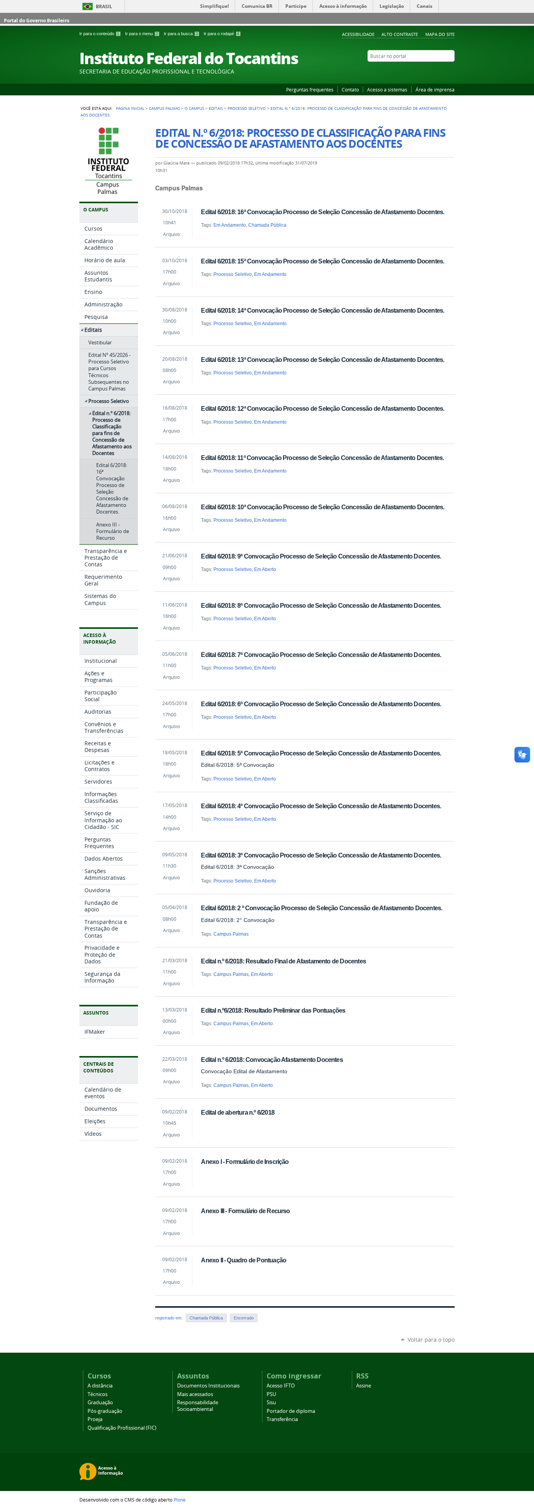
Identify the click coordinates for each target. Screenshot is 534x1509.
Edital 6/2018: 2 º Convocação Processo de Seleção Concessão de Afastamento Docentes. (321, 907)
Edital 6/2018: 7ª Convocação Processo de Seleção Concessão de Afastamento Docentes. (321, 654)
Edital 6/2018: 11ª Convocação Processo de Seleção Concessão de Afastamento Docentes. (322, 457)
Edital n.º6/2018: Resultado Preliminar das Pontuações (273, 1010)
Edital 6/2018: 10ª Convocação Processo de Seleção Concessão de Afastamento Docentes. (322, 506)
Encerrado (244, 1318)
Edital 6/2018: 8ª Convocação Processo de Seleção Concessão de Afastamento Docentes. (321, 605)
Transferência (282, 1419)
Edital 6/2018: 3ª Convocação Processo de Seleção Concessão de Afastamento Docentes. (321, 855)
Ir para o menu (141, 33)
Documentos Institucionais (208, 1385)
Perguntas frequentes (309, 89)
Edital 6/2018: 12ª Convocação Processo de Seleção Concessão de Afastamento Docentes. (322, 408)
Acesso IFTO (281, 1385)
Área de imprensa (435, 89)
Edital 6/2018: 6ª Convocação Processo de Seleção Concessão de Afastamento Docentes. (321, 703)
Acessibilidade (358, 34)
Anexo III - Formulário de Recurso (245, 1210)
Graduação (100, 1402)
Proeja (95, 1419)
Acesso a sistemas (387, 89)
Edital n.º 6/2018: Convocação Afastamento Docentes (271, 1059)
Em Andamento (229, 225)
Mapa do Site (440, 34)
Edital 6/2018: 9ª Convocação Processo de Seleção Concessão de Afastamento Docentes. (321, 556)
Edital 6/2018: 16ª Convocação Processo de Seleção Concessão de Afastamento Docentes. (322, 211)
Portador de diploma (291, 1411)
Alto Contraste (400, 34)
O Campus (194, 108)
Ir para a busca (181, 33)
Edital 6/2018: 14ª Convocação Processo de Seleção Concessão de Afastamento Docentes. (322, 310)
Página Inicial (130, 108)
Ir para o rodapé (221, 33)
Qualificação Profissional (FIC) (122, 1428)
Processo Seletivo (247, 108)
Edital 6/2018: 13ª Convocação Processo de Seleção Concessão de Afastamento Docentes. (322, 359)
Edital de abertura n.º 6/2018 (237, 1112)
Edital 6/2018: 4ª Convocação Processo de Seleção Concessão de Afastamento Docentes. (321, 805)
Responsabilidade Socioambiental (197, 1405)
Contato (350, 89)
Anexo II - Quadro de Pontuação (243, 1260)
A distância (100, 1385)
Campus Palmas (164, 108)
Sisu (271, 1402)
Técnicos (98, 1394)
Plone (180, 1499)
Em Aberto (265, 569)
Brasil (104, 6)
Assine (363, 1385)
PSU (271, 1394)
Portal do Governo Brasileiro (36, 20)
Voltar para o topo (431, 1339)
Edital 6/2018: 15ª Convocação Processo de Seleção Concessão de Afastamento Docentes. (322, 261)
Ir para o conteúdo (99, 33)
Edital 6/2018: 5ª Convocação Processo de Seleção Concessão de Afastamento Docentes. (321, 753)
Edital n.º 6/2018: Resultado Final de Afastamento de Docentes (283, 961)
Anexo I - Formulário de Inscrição (245, 1161)
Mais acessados (195, 1394)
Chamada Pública (267, 225)
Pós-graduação (105, 1411)
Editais (216, 108)
